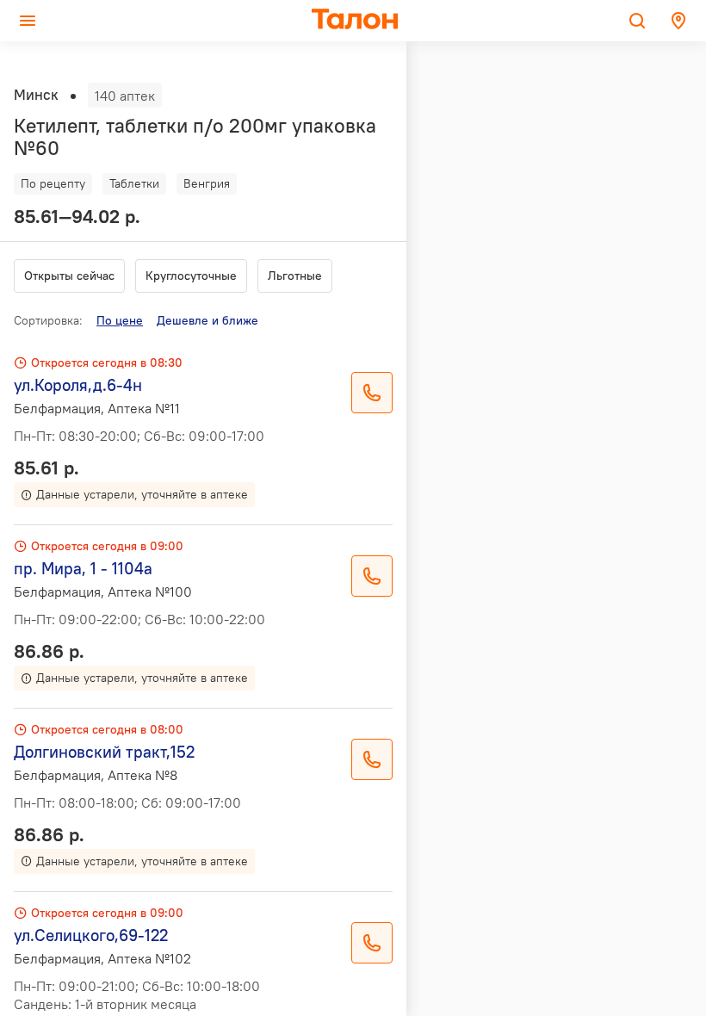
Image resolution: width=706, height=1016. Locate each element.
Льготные (295, 275)
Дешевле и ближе (207, 320)
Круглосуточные (191, 275)
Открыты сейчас (69, 275)
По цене (119, 320)
